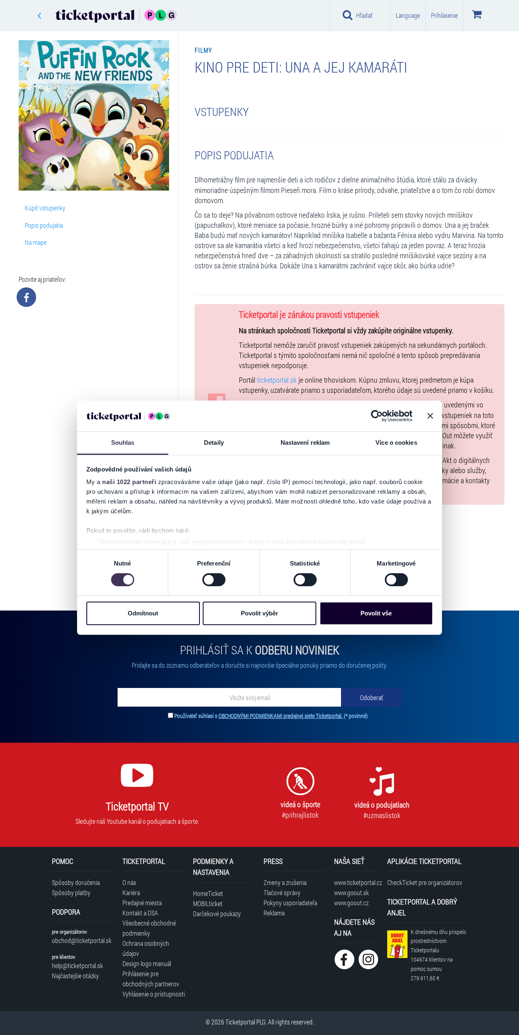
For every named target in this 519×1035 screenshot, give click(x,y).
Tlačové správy (282, 892)
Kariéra (131, 892)
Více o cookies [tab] (396, 442)
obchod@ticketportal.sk (82, 940)
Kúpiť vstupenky (45, 208)
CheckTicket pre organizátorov (424, 882)
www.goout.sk (351, 892)
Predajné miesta (142, 902)
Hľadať (364, 15)
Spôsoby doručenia (76, 882)
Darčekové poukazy (217, 913)
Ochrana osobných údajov (145, 948)
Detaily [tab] (214, 442)
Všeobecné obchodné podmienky (149, 928)
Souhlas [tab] (123, 442)
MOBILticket (208, 903)
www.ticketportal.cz (356, 882)
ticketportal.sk (277, 380)
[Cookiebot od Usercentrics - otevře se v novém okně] (376, 416)
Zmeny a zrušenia (285, 882)
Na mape (36, 242)
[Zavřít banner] (430, 416)
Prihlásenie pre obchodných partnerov (150, 978)
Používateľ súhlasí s (271, 716)
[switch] (213, 579)
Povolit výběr (259, 613)
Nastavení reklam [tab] (305, 442)
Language (408, 15)
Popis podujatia (44, 225)
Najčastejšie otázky (75, 975)
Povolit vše (376, 613)
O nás (129, 882)
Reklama (274, 913)
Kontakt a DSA (140, 913)
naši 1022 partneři (129, 481)
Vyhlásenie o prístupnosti (153, 994)
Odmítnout (143, 613)
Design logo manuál (146, 963)
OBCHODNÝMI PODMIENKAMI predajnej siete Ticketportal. (281, 716)
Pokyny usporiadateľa (290, 902)
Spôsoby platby (71, 892)
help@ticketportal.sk (77, 965)
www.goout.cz (351, 902)
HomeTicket (208, 893)
